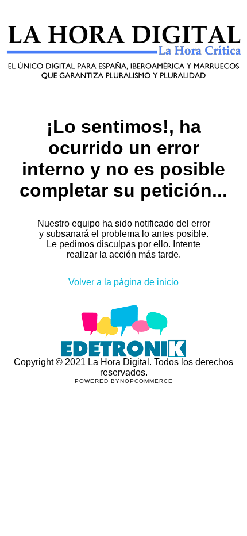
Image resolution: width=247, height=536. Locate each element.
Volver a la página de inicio (123, 282)
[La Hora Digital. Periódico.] (124, 96)
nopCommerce (146, 381)
